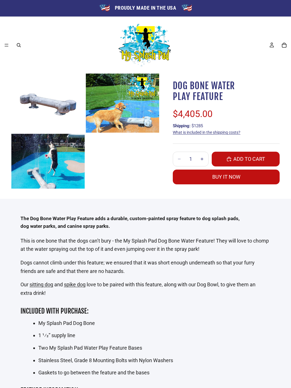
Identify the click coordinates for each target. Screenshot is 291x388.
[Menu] (6, 45)
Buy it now (226, 177)
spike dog (75, 284)
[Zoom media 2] (122, 103)
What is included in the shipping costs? (206, 132)
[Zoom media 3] (48, 161)
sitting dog (41, 284)
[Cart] (284, 45)
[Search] (19, 45)
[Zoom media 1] (48, 103)
